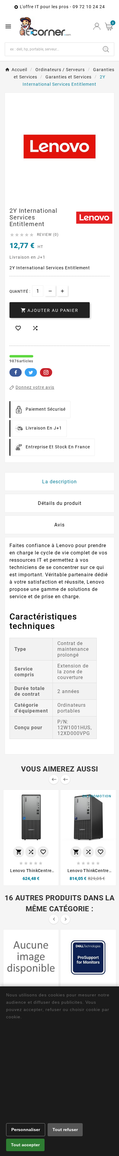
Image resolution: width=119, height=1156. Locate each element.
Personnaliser (25, 1129)
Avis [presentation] (59, 525)
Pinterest (46, 372)
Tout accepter (25, 1144)
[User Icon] (96, 26)
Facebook (15, 372)
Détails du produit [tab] (59, 503)
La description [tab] (59, 482)
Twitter (31, 372)
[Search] (106, 49)
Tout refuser (65, 1129)
